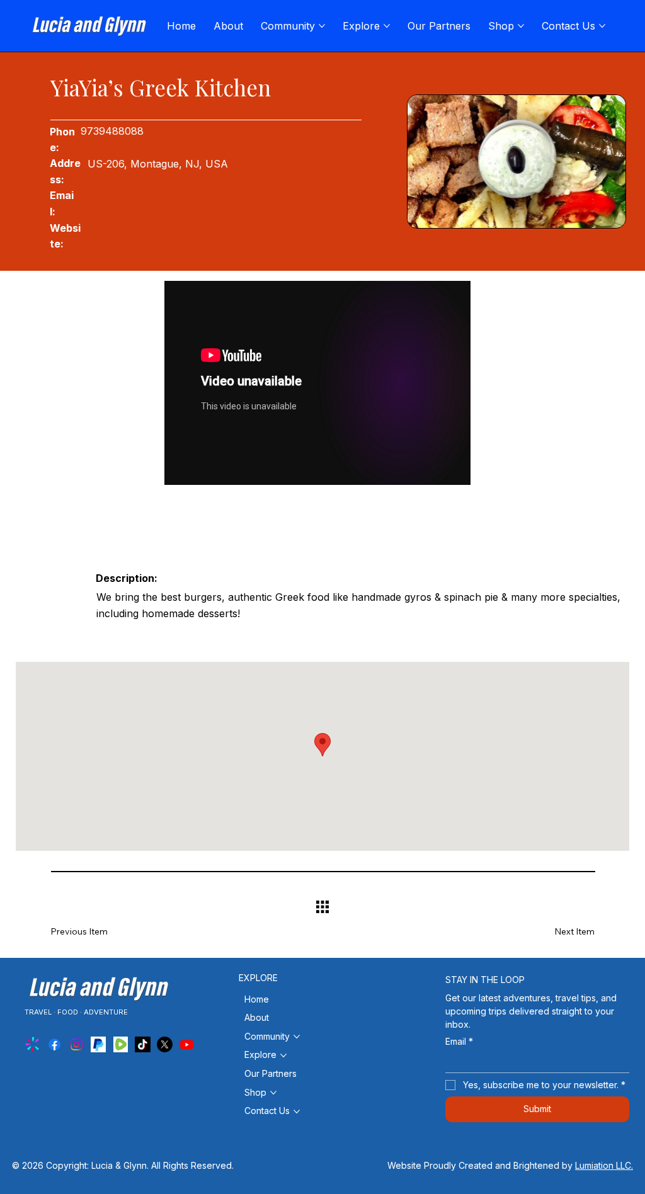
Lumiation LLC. (604, 1165)
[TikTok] (143, 1044)
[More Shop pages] (521, 26)
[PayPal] (98, 1044)
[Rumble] (120, 1044)
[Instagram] (76, 1044)
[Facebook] (54, 1044)
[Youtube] (187, 1044)
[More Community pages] (322, 26)
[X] (165, 1044)
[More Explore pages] (387, 26)
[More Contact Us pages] (602, 26)
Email (459, 1041)
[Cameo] (32, 1044)
